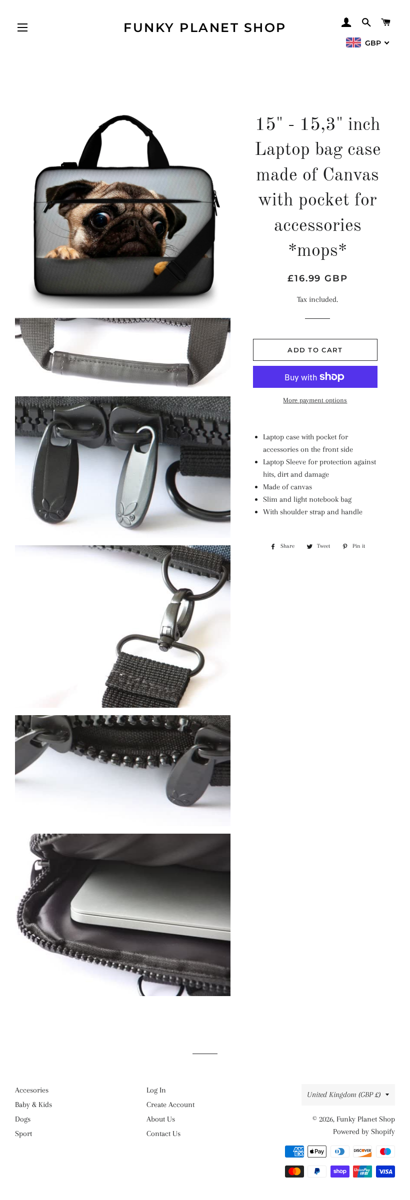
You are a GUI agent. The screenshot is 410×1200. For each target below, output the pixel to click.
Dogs (22, 1119)
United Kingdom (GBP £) (343, 1094)
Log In (156, 1090)
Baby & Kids (33, 1104)
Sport (23, 1133)
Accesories (31, 1090)
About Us (160, 1119)
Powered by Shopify (364, 1131)
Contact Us (163, 1133)
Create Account (170, 1104)
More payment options (315, 400)
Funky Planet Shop (205, 27)
